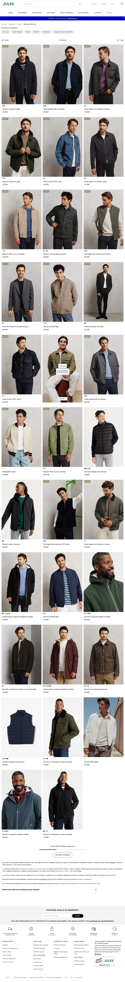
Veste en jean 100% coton (52, 182)
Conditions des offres (20, 977)
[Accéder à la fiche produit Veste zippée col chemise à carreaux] (103, 74)
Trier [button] (121, 40)
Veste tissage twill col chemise (54, 109)
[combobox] (52, 4)
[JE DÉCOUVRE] (62, 368)
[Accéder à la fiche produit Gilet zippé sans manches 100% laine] (103, 219)
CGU (71, 977)
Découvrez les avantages (40, 945)
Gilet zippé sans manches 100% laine (97, 254)
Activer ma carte (79, 948)
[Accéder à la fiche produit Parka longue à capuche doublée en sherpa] (21, 582)
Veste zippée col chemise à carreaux (97, 109)
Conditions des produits (36, 977)
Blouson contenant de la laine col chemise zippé (19, 689)
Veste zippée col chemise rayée (95, 182)
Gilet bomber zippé (8, 472)
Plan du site (78, 977)
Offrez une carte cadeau (81, 945)
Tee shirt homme (38, 965)
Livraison (5, 945)
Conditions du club (38, 952)
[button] (39, 47)
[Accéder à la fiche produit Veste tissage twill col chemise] (62, 74)
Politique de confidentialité (54, 977)
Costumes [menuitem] (51, 13)
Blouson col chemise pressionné (54, 254)
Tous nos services (8, 962)
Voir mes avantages (39, 948)
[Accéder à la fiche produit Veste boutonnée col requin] (103, 292)
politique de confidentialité (102, 921)
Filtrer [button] (7, 40)
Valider (77, 916)
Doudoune (46, 32)
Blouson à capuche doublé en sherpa (97, 617)
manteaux (43, 879)
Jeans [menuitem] (10, 13)
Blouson (6, 32)
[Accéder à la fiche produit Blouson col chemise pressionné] (62, 219)
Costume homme (38, 969)
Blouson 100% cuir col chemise (13, 254)
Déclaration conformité (60, 957)
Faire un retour (7, 952)
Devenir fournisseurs (60, 945)
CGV (66, 977)
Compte (103, 4)
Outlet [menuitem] (109, 13)
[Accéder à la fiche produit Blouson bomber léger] (62, 292)
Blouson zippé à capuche (11, 544)
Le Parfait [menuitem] (98, 13)
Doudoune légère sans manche (95, 472)
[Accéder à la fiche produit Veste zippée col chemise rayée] (103, 147)
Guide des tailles (79, 964)
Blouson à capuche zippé (11, 109)
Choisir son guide (79, 961)
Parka (28, 32)
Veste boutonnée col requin (94, 327)
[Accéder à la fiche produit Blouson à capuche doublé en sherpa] (103, 582)
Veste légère (17, 32)
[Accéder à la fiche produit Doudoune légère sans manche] (103, 437)
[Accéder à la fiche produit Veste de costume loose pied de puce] (21, 292)
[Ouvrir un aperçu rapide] (39, 46)
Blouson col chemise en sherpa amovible (57, 762)
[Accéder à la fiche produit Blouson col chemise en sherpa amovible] (62, 727)
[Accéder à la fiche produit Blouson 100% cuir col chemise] (21, 219)
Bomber (36, 32)
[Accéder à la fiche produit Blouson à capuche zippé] (21, 74)
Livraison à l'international (10, 948)
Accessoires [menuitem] (83, 13)
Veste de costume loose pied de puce (15, 327)
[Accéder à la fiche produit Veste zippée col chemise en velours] (103, 509)
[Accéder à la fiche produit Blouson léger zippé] (103, 727)
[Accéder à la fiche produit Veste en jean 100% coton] (62, 147)
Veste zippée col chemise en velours (97, 544)
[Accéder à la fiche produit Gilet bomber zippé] (21, 437)
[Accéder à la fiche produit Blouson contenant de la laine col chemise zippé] (21, 654)
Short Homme (37, 959)
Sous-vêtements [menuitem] (66, 13)
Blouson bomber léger (51, 327)
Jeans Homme (37, 962)
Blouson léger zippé (91, 762)
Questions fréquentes (9, 958)
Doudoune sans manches (63, 32)
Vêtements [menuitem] (22, 13)
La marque (57, 948)
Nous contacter (7, 955)
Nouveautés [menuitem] (37, 13)
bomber (112, 862)
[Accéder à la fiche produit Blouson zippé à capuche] (21, 509)
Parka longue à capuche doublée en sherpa (17, 617)
